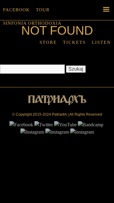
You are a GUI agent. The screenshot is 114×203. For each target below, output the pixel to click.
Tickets (74, 42)
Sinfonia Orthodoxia (32, 23)
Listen (101, 42)
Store (48, 42)
